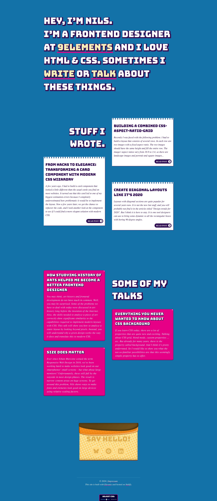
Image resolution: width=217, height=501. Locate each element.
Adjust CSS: (108, 496)
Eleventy (108, 484)
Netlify (128, 484)
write (59, 73)
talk (103, 73)
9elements (84, 47)
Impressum (113, 480)
